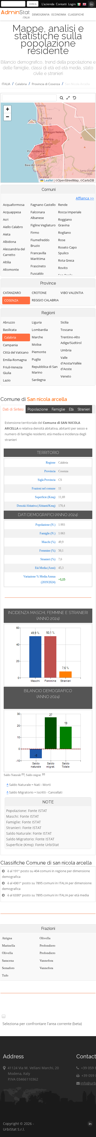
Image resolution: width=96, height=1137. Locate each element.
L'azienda (48, 4)
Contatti (61, 4)
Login (72, 4)
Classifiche (76, 14)
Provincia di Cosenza (46, 84)
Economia (58, 14)
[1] (23, 774)
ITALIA (6, 84)
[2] (43, 774)
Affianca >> (85, 198)
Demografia (40, 14)
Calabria (21, 84)
